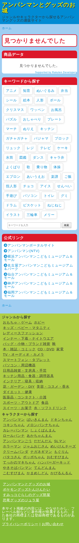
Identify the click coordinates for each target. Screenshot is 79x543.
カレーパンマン (15, 430)
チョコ (28, 186)
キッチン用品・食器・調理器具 (28, 376)
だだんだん (43, 441)
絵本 (26, 100)
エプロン (13, 177)
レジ (30, 148)
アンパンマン (14, 420)
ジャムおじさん (36, 446)
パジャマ (41, 138)
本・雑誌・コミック (19, 349)
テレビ (45, 148)
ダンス (38, 157)
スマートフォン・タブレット (26, 360)
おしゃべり (32, 119)
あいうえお (36, 177)
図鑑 (23, 157)
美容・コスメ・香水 (53, 387)
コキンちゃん (14, 425)
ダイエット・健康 (17, 392)
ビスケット (32, 205)
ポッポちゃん (34, 457)
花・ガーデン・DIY (19, 387)
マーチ (11, 129)
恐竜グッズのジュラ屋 (21, 500)
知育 (26, 91)
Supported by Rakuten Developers (56, 72)
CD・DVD (46, 349)
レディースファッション (23, 333)
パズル (11, 119)
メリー (49, 215)
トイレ (49, 196)
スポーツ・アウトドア (21, 403)
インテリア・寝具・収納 (23, 381)
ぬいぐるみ (45, 91)
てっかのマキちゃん (19, 462)
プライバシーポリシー (20, 524)
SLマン (60, 441)
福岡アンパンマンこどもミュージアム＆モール (38, 294)
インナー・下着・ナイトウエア (28, 338)
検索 (66, 225)
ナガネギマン (41, 452)
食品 (45, 403)
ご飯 (68, 177)
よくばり (13, 167)
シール (11, 100)
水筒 (9, 157)
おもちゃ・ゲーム (17, 322)
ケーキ (62, 148)
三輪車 (32, 215)
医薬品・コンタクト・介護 (25, 397)
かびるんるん (61, 473)
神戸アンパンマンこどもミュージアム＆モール (38, 285)
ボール (55, 100)
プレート (54, 119)
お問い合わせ (53, 524)
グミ (64, 196)
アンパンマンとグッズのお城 (39, 8)
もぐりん (61, 452)
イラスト (13, 215)
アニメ (11, 91)
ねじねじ (54, 205)
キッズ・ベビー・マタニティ (26, 328)
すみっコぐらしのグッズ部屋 (26, 495)
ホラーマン (12, 446)
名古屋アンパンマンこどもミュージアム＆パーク (38, 267)
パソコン (30, 196)
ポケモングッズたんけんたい (26, 489)
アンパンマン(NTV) (23, 251)
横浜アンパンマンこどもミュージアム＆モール (38, 258)
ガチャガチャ (17, 138)
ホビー (39, 322)
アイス (45, 186)
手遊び (11, 196)
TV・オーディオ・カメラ (23, 354)
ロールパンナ (14, 436)
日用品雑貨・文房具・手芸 (25, 371)
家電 (60, 349)
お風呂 (56, 110)
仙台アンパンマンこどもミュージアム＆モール (38, 276)
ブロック (62, 138)
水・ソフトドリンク (50, 408)
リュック (13, 148)
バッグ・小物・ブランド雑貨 (26, 344)
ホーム (7, 28)
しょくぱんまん (43, 430)
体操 (57, 167)
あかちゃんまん (39, 436)
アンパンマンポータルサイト (31, 245)
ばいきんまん (38, 420)
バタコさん (12, 457)
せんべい (64, 186)
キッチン (47, 129)
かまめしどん (38, 473)
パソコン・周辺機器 (19, 365)
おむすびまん (58, 457)
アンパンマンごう (17, 441)
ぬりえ (28, 129)
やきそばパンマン (17, 468)
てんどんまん (45, 468)
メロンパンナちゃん (43, 425)
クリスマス (15, 110)
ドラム (11, 205)
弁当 (64, 91)
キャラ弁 (57, 157)
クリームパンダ (15, 452)
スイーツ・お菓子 (17, 408)
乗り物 (41, 167)
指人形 (11, 186)
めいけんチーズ (63, 446)
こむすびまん (14, 473)
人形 (40, 100)
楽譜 (54, 177)
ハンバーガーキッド (54, 462)
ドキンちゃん (61, 420)
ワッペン (37, 110)
